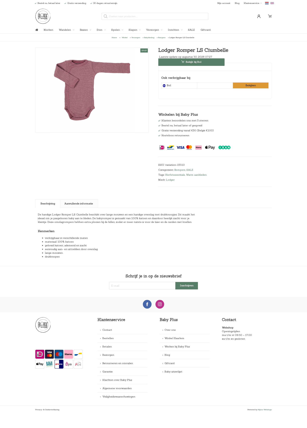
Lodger (170, 179)
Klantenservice (251, 3)
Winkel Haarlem (174, 338)
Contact (107, 329)
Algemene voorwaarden (117, 388)
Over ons (170, 329)
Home (114, 37)
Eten (100, 29)
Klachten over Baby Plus (117, 380)
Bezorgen (108, 354)
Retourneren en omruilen (117, 363)
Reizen (84, 29)
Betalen (107, 346)
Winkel (125, 37)
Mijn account (223, 3)
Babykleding (149, 37)
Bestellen (108, 338)
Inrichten (174, 29)
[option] (92, 90)
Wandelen (65, 29)
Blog (237, 3)
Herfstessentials (175, 174)
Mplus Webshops (265, 409)
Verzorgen (153, 29)
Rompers (161, 37)
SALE (191, 29)
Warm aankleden (196, 174)
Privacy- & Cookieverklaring (47, 409)
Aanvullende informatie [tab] (78, 203)
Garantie (107, 371)
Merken (48, 29)
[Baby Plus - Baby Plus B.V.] (42, 16)
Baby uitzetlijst (173, 371)
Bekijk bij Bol (193, 62)
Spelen (115, 29)
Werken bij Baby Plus (177, 346)
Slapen (133, 29)
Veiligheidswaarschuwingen (118, 396)
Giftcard (206, 29)
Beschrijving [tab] (48, 203)
